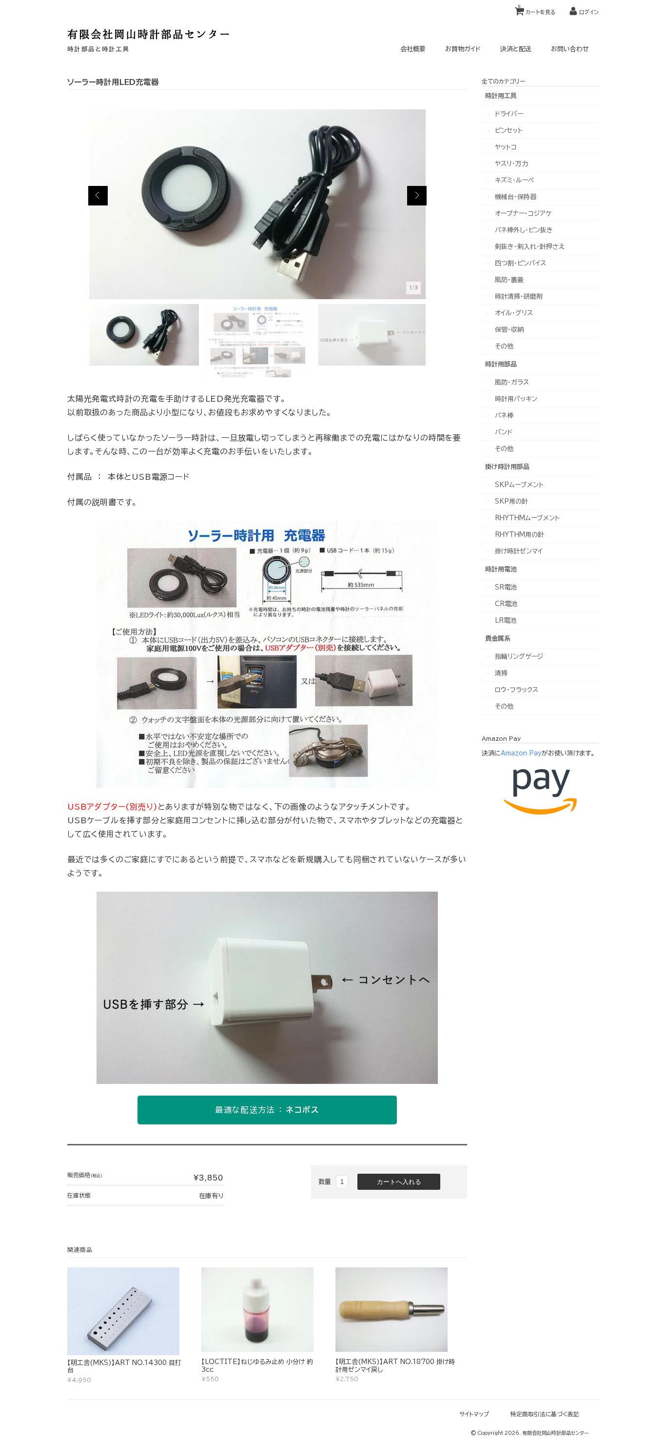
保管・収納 (509, 329)
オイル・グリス (514, 313)
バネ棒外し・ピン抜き (524, 230)
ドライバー (509, 114)
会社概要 (413, 49)
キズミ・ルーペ (514, 180)
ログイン (589, 12)
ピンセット (509, 130)
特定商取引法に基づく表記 (544, 1414)
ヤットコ (506, 147)
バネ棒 (504, 415)
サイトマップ (474, 1414)
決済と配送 (515, 49)
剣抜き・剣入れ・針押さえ (530, 247)
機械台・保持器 (515, 197)
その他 (504, 346)
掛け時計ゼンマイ (519, 551)
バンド (503, 432)
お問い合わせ (570, 49)
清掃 (501, 673)
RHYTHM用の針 (519, 534)
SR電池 (506, 587)
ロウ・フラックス (516, 690)
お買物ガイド (463, 49)
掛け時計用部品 (507, 467)
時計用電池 (501, 569)
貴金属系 (497, 638)
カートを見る (537, 9)
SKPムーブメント (519, 485)
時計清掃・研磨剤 (519, 296)
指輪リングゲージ (519, 656)
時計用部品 (501, 364)
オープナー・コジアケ (523, 213)
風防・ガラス (512, 382)
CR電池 (506, 604)
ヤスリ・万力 (511, 164)
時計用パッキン (516, 399)
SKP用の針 (511, 501)
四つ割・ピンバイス (520, 263)
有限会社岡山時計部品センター (149, 34)
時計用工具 (501, 96)
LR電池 (505, 620)
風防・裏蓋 (509, 280)
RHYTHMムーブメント (527, 518)
